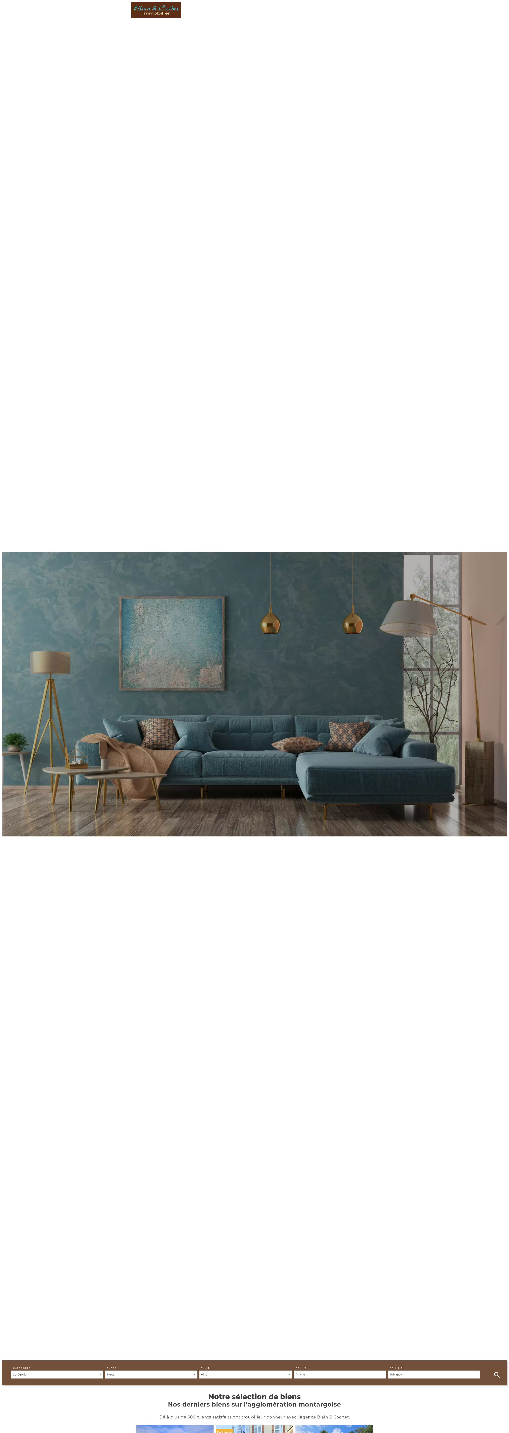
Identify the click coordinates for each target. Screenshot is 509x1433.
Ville (205, 1368)
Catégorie (21, 1368)
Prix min (303, 1368)
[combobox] (57, 1374)
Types (112, 1368)
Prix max (397, 1368)
